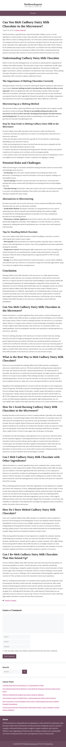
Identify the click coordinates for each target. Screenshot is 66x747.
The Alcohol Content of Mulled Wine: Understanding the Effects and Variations (29, 698)
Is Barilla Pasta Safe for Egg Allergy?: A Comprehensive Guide (23, 685)
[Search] (24, 672)
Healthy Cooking (10, 600)
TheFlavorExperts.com (31, 744)
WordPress (49, 744)
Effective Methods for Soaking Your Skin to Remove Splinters (23, 695)
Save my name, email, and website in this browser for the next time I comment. (30, 651)
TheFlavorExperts (33, 4)
